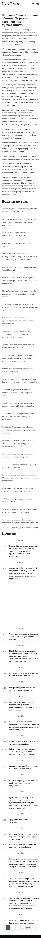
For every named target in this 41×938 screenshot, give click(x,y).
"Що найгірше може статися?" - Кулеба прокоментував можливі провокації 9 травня (19, 294)
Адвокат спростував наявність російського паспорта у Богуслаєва (23, 783)
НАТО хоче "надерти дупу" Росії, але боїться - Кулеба (18, 500)
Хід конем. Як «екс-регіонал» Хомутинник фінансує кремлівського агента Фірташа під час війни (23, 706)
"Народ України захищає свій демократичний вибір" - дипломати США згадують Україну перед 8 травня (20, 256)
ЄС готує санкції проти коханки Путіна (20, 527)
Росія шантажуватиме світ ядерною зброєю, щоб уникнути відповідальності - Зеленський (20, 280)
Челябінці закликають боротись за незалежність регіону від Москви (23, 636)
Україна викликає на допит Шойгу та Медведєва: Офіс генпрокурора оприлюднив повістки (18, 443)
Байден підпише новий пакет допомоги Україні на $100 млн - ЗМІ (19, 210)
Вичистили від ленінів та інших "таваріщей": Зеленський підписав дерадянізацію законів (17, 334)
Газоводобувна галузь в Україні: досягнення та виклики (23, 674)
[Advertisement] (20, 602)
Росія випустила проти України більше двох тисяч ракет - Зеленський (19, 510)
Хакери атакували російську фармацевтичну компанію (22, 688)
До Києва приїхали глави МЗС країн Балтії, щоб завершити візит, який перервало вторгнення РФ (18, 358)
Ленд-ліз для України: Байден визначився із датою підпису (15, 234)
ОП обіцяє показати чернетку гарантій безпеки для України (19, 465)
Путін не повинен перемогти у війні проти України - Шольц (18, 346)
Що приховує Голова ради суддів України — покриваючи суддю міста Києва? (24, 836)
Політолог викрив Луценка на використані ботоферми (22, 845)
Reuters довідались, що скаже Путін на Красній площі (19, 268)
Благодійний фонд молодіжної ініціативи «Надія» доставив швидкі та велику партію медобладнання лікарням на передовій (23, 573)
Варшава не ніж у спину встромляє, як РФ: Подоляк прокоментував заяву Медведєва (19, 222)
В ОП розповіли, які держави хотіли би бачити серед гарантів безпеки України (19, 380)
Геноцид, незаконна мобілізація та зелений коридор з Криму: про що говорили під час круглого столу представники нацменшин (24, 863)
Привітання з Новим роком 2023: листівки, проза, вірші (23, 742)
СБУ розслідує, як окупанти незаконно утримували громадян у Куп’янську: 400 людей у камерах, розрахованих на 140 (24, 882)
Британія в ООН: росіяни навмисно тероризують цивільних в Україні (17, 489)
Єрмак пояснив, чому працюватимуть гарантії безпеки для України (19, 455)
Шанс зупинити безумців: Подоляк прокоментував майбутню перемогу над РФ (20, 307)
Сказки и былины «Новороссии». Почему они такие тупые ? (23, 767)
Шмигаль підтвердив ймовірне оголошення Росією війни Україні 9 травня (17, 392)
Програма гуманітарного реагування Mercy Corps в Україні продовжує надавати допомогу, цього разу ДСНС (24, 726)
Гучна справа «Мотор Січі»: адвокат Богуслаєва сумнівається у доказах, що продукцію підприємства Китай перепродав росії (23, 802)
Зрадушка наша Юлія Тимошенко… (18, 820)
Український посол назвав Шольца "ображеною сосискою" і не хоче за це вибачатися (18, 430)
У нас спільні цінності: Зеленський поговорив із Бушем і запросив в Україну (20, 521)
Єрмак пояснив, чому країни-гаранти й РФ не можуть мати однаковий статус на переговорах (20, 478)
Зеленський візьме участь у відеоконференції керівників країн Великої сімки (17, 321)
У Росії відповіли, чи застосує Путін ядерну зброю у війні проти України (18, 404)
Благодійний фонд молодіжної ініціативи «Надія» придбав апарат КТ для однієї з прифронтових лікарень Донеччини (23, 551)
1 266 (28, 928)
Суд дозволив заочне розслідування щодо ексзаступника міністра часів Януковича (18, 416)
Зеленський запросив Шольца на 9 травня (17, 244)
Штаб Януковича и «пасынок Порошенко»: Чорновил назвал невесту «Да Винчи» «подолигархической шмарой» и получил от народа (23, 656)
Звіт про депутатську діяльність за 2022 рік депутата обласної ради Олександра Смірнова (23, 751)
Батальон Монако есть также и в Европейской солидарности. (23, 921)
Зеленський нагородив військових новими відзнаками (17, 370)
